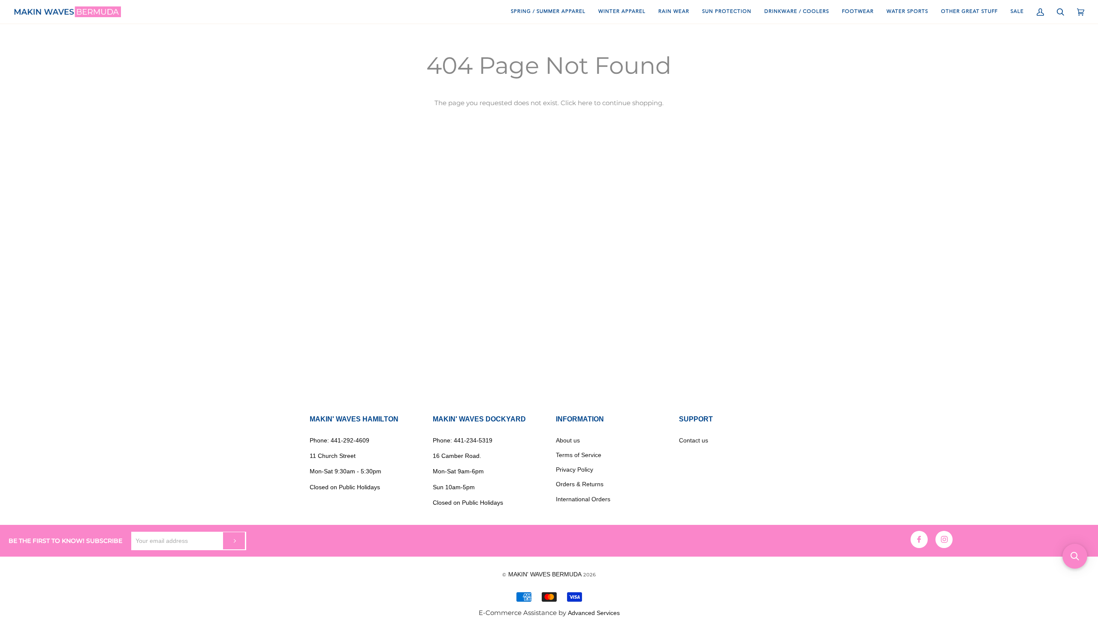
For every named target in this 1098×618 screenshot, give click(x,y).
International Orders (583, 499)
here (585, 103)
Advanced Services (594, 612)
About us (568, 440)
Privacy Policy (574, 469)
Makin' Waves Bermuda (545, 574)
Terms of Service (578, 454)
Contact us (693, 440)
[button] (1074, 556)
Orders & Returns (579, 484)
